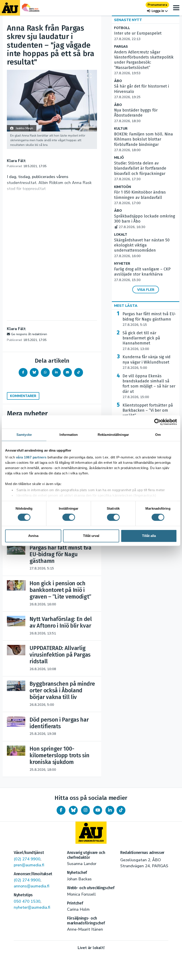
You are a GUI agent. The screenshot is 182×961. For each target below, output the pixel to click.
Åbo (118, 81)
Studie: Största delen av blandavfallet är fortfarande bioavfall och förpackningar (140, 171)
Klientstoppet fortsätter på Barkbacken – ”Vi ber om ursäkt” (148, 413)
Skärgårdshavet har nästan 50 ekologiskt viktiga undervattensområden (142, 248)
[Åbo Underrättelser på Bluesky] (73, 810)
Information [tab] (68, 434)
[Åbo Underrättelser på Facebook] (61, 810)
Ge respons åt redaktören (29, 334)
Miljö (119, 158)
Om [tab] (158, 434)
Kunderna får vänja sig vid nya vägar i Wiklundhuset (146, 362)
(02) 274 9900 (27, 859)
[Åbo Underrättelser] (91, 833)
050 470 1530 (27, 901)
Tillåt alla (149, 536)
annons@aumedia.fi (31, 886)
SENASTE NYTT (128, 20)
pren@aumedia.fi (29, 865)
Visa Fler (145, 290)
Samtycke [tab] (24, 434)
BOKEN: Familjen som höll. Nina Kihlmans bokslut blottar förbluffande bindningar (143, 142)
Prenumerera (157, 5)
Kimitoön (122, 187)
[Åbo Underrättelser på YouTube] (97, 810)
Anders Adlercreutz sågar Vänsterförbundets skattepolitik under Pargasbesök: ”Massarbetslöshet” (144, 63)
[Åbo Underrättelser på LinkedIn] (109, 810)
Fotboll (122, 28)
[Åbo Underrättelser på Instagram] (85, 810)
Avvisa (33, 536)
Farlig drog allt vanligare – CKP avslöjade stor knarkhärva (142, 274)
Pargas (121, 47)
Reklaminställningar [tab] (113, 434)
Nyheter (122, 264)
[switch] (68, 517)
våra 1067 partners (31, 457)
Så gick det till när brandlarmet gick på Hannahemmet (141, 341)
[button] (157, 11)
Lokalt (120, 235)
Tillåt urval (91, 536)
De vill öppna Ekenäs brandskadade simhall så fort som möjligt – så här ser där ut (149, 386)
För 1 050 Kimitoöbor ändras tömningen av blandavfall (140, 197)
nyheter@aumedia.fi (32, 907)
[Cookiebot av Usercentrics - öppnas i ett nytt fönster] (157, 422)
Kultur (120, 129)
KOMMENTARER (23, 396)
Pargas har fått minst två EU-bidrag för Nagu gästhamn (149, 319)
